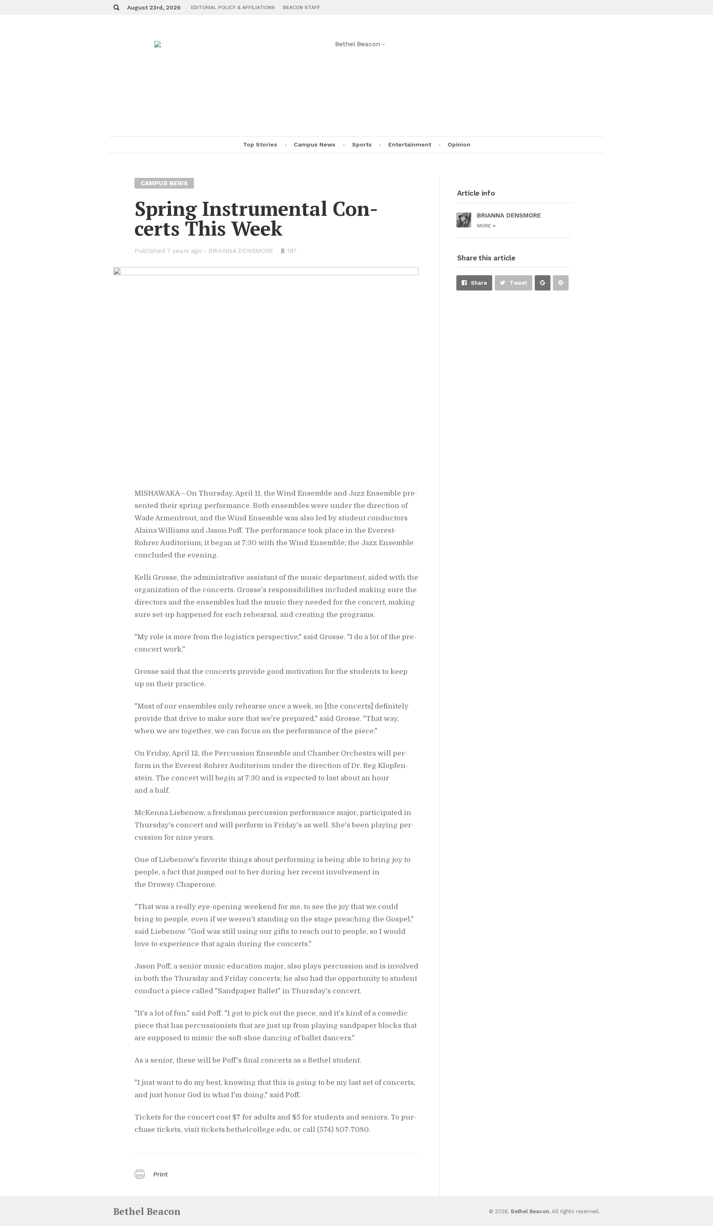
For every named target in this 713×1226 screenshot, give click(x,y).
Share (479, 283)
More (486, 226)
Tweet (518, 283)
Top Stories (260, 144)
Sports (362, 144)
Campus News (314, 144)
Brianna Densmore (241, 251)
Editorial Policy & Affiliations (233, 7)
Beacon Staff (301, 7)
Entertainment (409, 144)
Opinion (459, 144)
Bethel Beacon (147, 1211)
